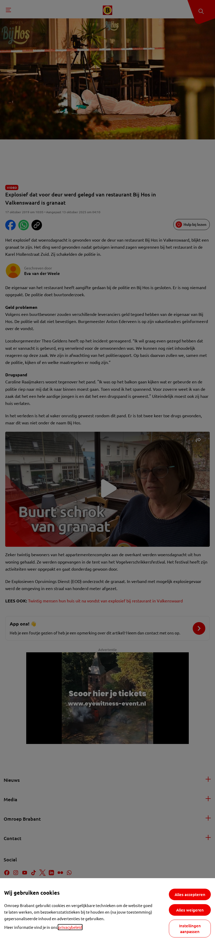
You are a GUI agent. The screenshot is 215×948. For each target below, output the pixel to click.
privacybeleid (70, 927)
